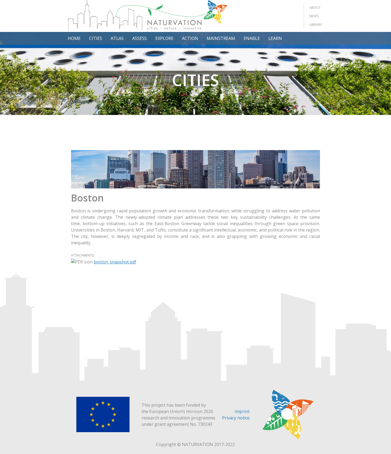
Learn (275, 38)
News (314, 16)
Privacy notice (235, 418)
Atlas (117, 38)
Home (74, 38)
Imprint (242, 411)
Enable (252, 38)
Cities (95, 38)
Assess (139, 38)
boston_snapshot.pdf (115, 262)
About (315, 7)
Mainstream (221, 38)
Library (315, 24)
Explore (164, 38)
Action (190, 38)
